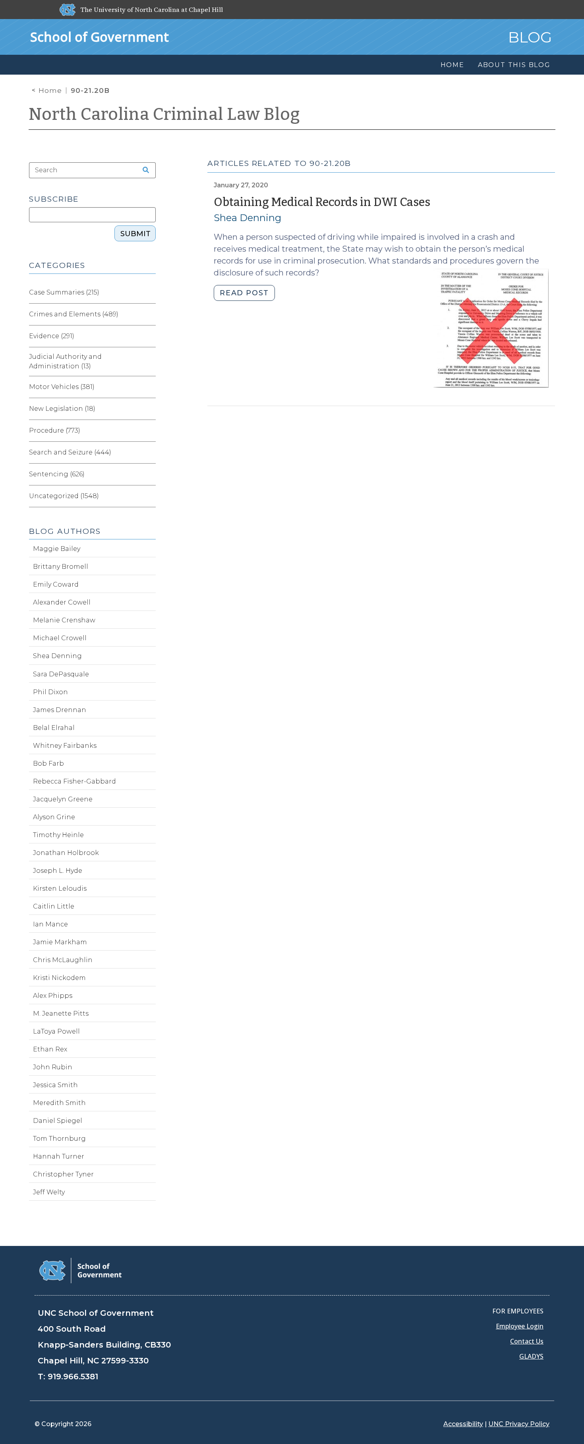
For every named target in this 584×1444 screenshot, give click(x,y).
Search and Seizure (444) (70, 452)
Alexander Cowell (62, 602)
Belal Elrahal (54, 728)
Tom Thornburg (59, 1138)
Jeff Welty (49, 1192)
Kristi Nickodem (59, 978)
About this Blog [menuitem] (514, 65)
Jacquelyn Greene (63, 799)
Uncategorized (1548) (64, 496)
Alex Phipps (52, 995)
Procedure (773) (54, 430)
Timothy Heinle (58, 835)
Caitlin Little (53, 906)
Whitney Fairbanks (65, 745)
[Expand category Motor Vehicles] (149, 387)
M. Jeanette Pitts (61, 1013)
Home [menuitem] (452, 65)
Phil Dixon (50, 692)
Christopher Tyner (63, 1174)
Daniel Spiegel (57, 1120)
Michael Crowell (60, 638)
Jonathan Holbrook (66, 853)
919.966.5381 (73, 1376)
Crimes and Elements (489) (73, 314)
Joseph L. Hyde (57, 870)
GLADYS (531, 1356)
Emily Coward (56, 584)
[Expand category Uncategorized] (149, 496)
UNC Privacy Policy (518, 1424)
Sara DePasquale (61, 674)
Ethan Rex (50, 1049)
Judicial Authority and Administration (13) (65, 361)
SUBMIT (135, 233)
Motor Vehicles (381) (62, 387)
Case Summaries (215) (64, 292)
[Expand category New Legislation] (149, 409)
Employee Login (519, 1326)
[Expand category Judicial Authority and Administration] (149, 361)
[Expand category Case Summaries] (149, 292)
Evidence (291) (51, 336)
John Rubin (52, 1067)
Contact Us (526, 1341)
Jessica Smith (55, 1085)
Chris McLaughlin (63, 960)
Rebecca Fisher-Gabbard (74, 781)
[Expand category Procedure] (149, 430)
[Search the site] (143, 170)
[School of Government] (80, 1270)
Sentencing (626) (57, 474)
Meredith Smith (59, 1103)
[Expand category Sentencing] (149, 474)
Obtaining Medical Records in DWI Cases (322, 202)
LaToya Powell (56, 1031)
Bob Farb (48, 763)
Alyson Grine (54, 817)
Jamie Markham (60, 942)
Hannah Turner (58, 1156)
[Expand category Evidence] (149, 336)
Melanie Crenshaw (64, 620)
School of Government (99, 36)
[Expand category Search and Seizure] (149, 452)
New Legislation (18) (62, 408)
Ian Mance (50, 924)
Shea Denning (247, 217)
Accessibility (463, 1424)
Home (50, 90)
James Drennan (59, 710)
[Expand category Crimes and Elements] (149, 314)
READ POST (244, 293)
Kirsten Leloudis (60, 888)
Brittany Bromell (60, 566)
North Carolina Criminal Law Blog (164, 114)
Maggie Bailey (56, 549)
